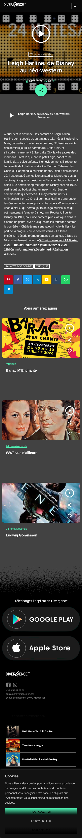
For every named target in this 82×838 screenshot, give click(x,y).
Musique (42, 266)
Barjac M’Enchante (21, 370)
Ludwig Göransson (21, 535)
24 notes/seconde (40, 54)
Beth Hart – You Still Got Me (37, 731)
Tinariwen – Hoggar (33, 745)
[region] (41, 804)
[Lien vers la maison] (15, 6)
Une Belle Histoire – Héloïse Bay (39, 759)
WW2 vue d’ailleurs (21, 453)
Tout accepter (41, 811)
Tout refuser (41, 830)
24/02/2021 (34, 81)
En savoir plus (41, 821)
